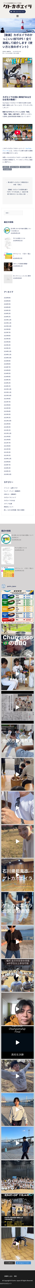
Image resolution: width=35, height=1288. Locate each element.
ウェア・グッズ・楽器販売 (12, 491)
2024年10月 (7, 358)
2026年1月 (7, 317)
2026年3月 (7, 310)
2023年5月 (7, 408)
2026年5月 (7, 304)
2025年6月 (7, 336)
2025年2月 (7, 345)
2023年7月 (7, 402)
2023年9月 (7, 399)
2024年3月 (7, 380)
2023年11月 (7, 392)
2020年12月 (7, 458)
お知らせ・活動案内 (10, 494)
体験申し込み (8, 1276)
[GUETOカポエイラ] (17, 6)
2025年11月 (7, 323)
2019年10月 (7, 474)
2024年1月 (7, 386)
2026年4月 (7, 307)
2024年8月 (7, 364)
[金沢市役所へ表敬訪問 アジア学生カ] (17, 707)
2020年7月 (7, 465)
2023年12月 (7, 389)
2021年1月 (7, 455)
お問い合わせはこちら (18, 11)
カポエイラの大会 (9, 500)
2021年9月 (7, 436)
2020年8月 (7, 462)
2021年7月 (7, 443)
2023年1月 (7, 417)
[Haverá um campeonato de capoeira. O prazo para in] (17, 1009)
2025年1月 (7, 348)
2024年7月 (7, 367)
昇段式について (8, 507)
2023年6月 (7, 405)
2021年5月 (7, 449)
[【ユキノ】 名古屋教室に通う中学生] (17, 1076)
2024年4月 (7, 376)
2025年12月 (7, 320)
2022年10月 (7, 421)
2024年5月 (7, 373)
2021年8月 (7, 440)
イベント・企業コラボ (11, 488)
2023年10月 (7, 395)
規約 (15, 1276)
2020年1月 (7, 471)
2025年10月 (7, 326)
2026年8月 (7, 298)
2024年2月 (7, 383)
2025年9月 (7, 329)
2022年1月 (7, 430)
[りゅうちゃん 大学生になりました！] (17, 942)
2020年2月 (7, 468)
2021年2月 (7, 452)
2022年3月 (7, 427)
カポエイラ (5, 167)
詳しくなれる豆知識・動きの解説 (11, 53)
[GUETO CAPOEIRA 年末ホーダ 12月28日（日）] (17, 1210)
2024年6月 (7, 370)
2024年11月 (7, 354)
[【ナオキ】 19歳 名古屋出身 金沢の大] (17, 1143)
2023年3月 (7, 414)
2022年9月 (7, 424)
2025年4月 (7, 342)
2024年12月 (7, 351)
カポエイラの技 (14, 167)
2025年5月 (7, 339)
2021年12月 (7, 433)
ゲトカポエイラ (7, 169)
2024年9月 (7, 361)
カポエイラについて (10, 497)
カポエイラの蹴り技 (25, 167)
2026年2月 (7, 313)
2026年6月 (7, 301)
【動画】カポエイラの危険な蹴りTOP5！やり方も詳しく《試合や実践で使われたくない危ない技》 (17, 191)
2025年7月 (7, 332)
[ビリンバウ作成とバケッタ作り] (17, 808)
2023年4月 (7, 411)
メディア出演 (8, 504)
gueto (9, 51)
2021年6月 (7, 446)
